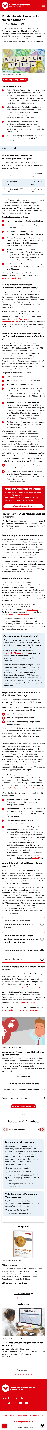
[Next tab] (42, 1129)
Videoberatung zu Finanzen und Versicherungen (21, 1195)
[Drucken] (2, 45)
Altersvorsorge (9, 1265)
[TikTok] (9, 1403)
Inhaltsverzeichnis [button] (10, 148)
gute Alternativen (27, 1002)
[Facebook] (15, 1403)
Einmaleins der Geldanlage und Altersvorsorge (21, 987)
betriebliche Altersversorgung (16, 653)
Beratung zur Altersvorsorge (20, 1142)
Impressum (22, 1415)
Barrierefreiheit (36, 1415)
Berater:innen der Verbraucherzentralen (27, 788)
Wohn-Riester (32, 609)
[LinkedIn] (20, 1403)
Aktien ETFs (37, 858)
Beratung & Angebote (13, 79)
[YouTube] (26, 1403)
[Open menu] (4, 1426)
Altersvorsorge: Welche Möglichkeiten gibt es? (20, 1089)
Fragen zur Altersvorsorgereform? (23, 488)
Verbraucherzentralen (11, 278)
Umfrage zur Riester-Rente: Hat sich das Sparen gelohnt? (23, 1053)
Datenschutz (9, 1415)
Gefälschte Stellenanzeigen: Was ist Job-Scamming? (23, 1344)
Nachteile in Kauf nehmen (18, 615)
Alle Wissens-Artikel (22, 1106)
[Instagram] (3, 1403)
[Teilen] (6, 45)
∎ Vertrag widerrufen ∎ (23, 1421)
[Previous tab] (4, 1129)
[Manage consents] (42, 1425)
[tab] (15, 1374)
